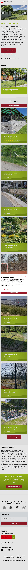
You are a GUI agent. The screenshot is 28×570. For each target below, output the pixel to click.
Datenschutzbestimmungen (20, 276)
